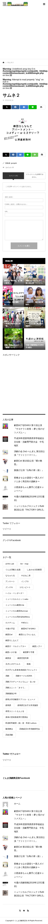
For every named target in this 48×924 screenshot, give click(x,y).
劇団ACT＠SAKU (28, 629)
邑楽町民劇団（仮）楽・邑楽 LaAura (20, 723)
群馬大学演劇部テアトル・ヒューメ (20, 699)
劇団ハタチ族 (11, 652)
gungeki (14, 163)
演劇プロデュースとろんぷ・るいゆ (20, 682)
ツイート (7, 529)
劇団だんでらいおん (27, 634)
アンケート (10, 581)
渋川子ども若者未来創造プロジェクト (21, 670)
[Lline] (33, 107)
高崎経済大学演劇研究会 (29, 729)
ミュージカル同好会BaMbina (17, 617)
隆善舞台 (9, 729)
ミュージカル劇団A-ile (14, 605)
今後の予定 (10, 629)
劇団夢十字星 (28, 652)
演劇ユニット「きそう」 (15, 688)
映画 (29, 664)
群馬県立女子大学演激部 (27, 705)
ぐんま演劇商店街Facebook (16, 778)
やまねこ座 (26, 575)
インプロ (25, 581)
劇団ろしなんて (12, 640)
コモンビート (25, 587)
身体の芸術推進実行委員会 (16, 717)
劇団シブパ (37, 646)
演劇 (7, 676)
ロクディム (10, 623)
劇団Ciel (8, 634)
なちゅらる (10, 575)
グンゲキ (9, 587)
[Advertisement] (24, 33)
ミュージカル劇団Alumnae (16, 611)
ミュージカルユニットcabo (16, 599)
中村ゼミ (25, 623)
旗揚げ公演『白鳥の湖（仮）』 (29, 470)
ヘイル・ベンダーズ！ (14, 593)
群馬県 (8, 705)
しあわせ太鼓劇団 (34, 570)
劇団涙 (8, 658)
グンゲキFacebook (12, 540)
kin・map (24, 564)
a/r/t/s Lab (9, 564)
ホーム (17, 804)
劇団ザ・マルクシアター (15, 646)
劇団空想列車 (23, 658)
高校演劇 (9, 735)
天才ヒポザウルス (12, 664)
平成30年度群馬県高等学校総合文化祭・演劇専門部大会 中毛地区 (29, 442)
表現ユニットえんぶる (14, 711)
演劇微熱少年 (11, 693)
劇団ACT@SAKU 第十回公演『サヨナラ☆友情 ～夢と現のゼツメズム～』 (29, 429)
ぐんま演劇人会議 (12, 570)
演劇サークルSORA (24, 676)
